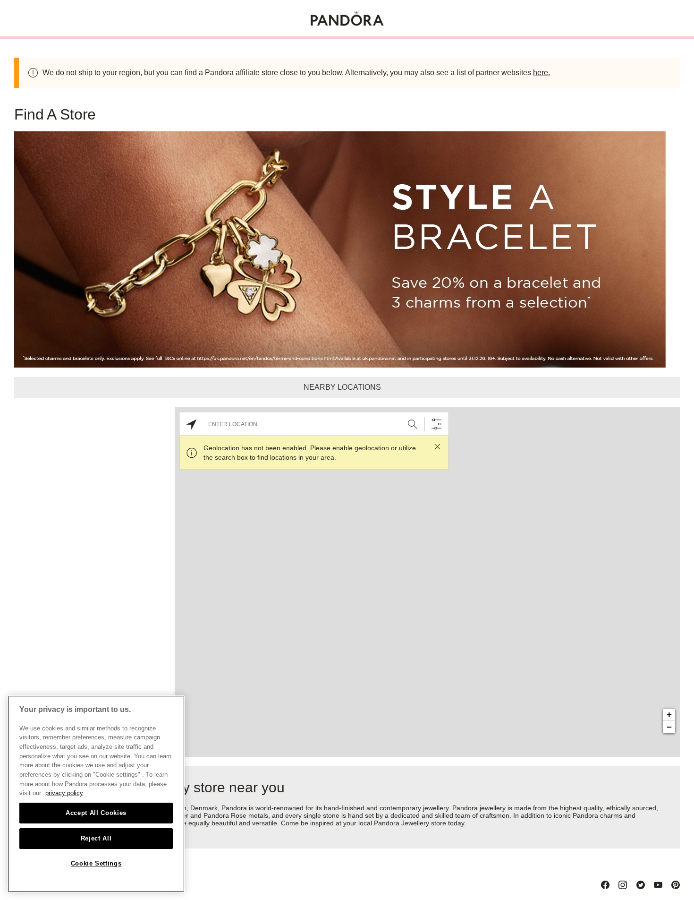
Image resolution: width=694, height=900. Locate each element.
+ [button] (669, 715)
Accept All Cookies (96, 812)
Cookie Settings (96, 863)
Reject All (96, 838)
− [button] (669, 727)
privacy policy (64, 793)
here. (541, 73)
